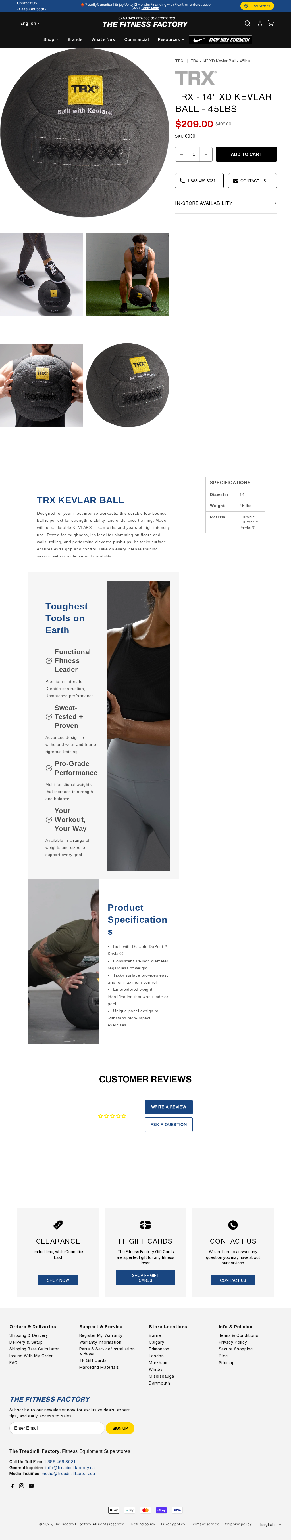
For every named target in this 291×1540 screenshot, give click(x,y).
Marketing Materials (99, 1367)
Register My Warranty (101, 1335)
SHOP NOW (58, 1280)
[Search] (247, 23)
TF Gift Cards (93, 1360)
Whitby (156, 1369)
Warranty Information (100, 1342)
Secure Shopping (236, 1349)
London (156, 1356)
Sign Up (120, 1428)
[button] (271, 23)
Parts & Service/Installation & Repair (107, 1351)
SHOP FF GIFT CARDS (145, 1277)
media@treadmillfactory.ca (68, 1473)
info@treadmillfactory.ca (70, 1467)
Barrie (155, 1335)
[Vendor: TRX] (196, 84)
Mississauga (161, 1376)
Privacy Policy (233, 1342)
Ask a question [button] (169, 1124)
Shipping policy (238, 1524)
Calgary (156, 1342)
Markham (158, 1362)
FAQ (13, 1362)
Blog (223, 1356)
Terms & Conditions (239, 1335)
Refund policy (143, 1524)
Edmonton (159, 1349)
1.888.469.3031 (59, 1462)
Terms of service (205, 1524)
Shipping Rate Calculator (34, 1349)
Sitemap (227, 1362)
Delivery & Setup (26, 1342)
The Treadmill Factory (72, 1524)
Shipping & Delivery (28, 1335)
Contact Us (233, 1280)
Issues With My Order (31, 1356)
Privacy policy (173, 1524)
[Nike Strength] (220, 39)
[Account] (260, 23)
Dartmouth (159, 1383)
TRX (179, 61)
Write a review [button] (168, 1107)
